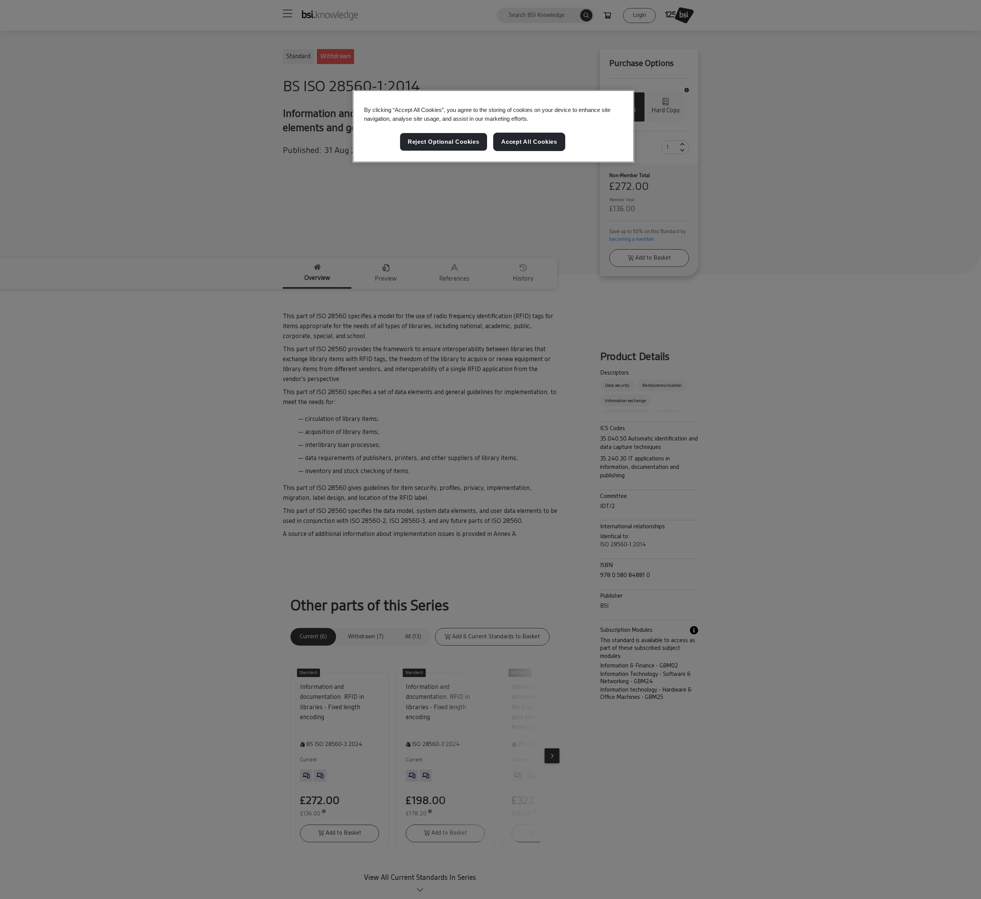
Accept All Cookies (529, 141)
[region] (493, 126)
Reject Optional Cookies (443, 141)
